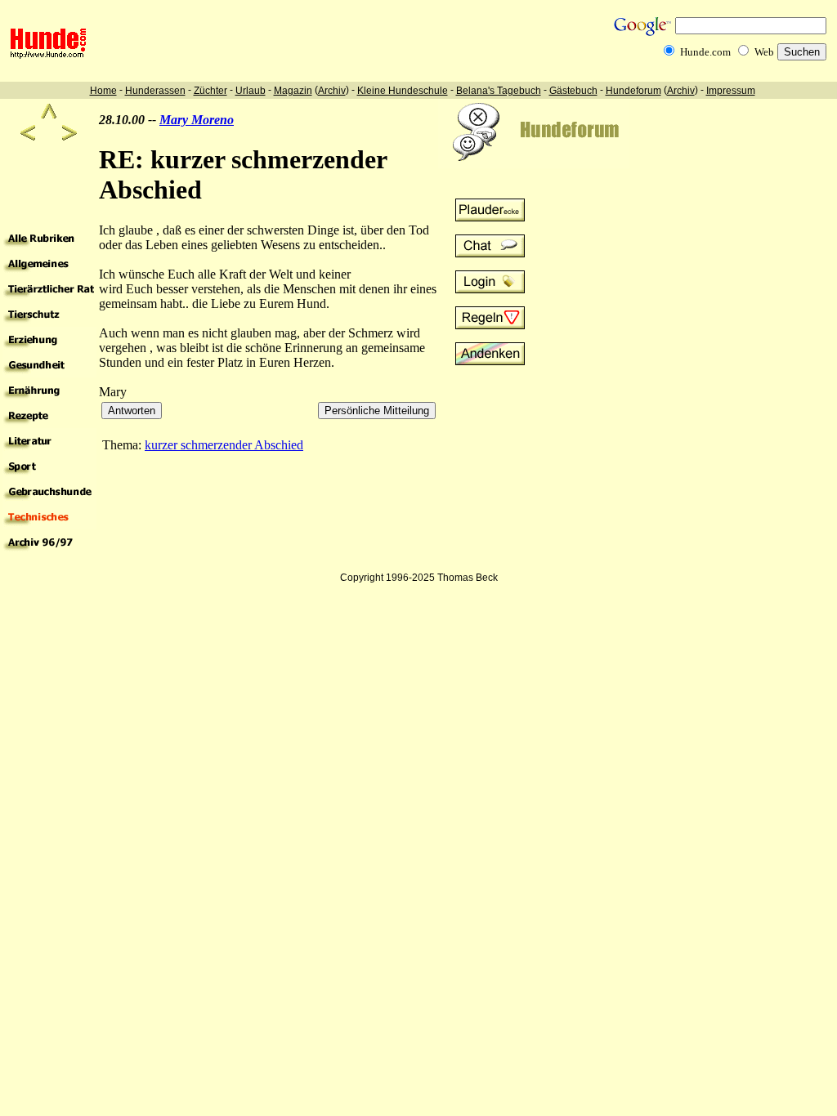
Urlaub (250, 90)
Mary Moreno (196, 120)
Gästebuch (573, 90)
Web (764, 52)
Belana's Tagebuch (498, 90)
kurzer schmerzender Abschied (224, 445)
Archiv (332, 90)
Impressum (730, 90)
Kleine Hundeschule (402, 90)
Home (103, 90)
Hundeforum (633, 90)
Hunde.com (705, 52)
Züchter (210, 90)
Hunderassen (155, 90)
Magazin (293, 90)
